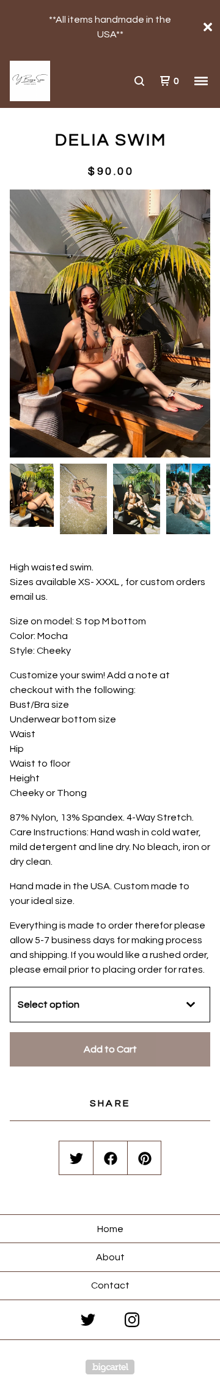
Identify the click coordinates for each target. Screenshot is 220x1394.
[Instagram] (132, 1320)
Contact (110, 1285)
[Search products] (139, 81)
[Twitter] (88, 1320)
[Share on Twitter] (76, 1158)
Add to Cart (110, 1049)
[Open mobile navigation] (201, 81)
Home (110, 1229)
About (110, 1257)
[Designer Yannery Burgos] (60, 81)
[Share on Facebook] (111, 1158)
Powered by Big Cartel (110, 1367)
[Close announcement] (208, 27)
